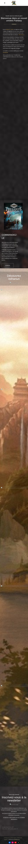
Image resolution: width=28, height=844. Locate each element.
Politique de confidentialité (10, 837)
